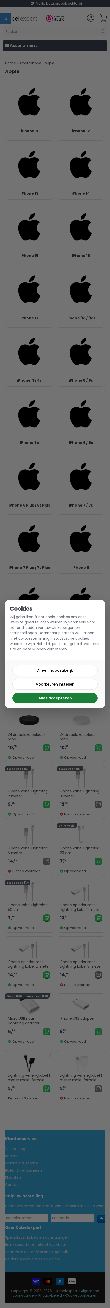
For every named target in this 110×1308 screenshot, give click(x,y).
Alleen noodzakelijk (55, 670)
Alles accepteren (55, 698)
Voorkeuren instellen (55, 684)
